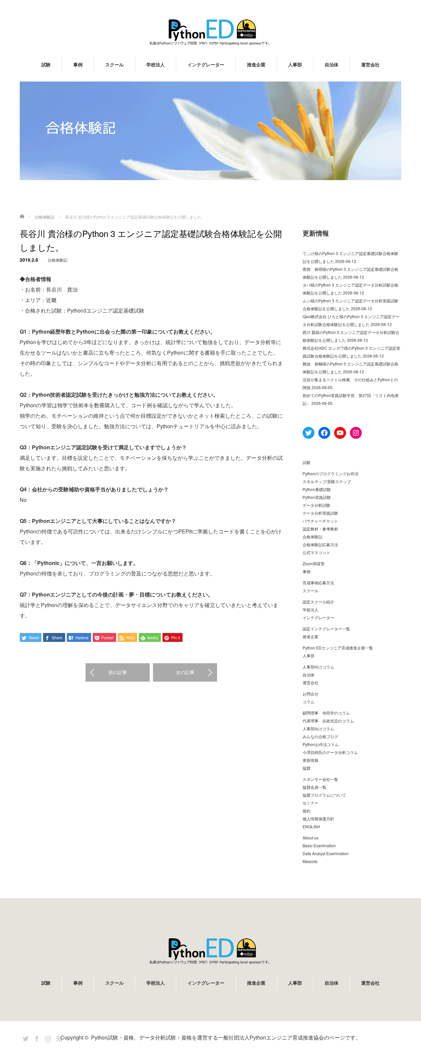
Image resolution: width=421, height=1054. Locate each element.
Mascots (310, 861)
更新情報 (310, 760)
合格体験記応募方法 (320, 544)
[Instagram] (47, 1037)
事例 (78, 64)
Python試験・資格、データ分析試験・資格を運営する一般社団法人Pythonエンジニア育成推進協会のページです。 (226, 1037)
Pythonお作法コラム (321, 744)
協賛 (306, 768)
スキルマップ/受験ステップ (327, 481)
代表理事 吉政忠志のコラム (328, 720)
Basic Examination (319, 845)
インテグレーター (205, 64)
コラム (308, 701)
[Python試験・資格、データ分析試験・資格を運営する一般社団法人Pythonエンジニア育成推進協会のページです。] (210, 32)
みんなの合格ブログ (320, 736)
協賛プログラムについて (324, 795)
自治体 (331, 64)
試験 (46, 64)
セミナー (310, 803)
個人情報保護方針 (318, 818)
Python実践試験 (317, 497)
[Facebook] (36, 1037)
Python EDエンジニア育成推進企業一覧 (338, 647)
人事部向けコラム (318, 666)
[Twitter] (25, 1037)
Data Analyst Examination (326, 853)
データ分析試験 (316, 505)
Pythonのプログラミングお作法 (331, 473)
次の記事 (185, 672)
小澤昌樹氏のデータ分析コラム (330, 752)
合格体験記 (57, 260)
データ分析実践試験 (320, 513)
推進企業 (256, 64)
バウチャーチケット (320, 521)
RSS (58, 1037)
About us (310, 837)
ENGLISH (311, 826)
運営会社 (370, 64)
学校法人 (155, 64)
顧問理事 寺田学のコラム (326, 712)
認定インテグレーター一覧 (326, 628)
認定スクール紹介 (318, 601)
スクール (114, 64)
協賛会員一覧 (314, 787)
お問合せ (310, 693)
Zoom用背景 (314, 563)
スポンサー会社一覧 (320, 779)
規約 (306, 810)
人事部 (295, 64)
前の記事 (118, 672)
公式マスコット (316, 552)
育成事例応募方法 (318, 582)
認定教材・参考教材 (320, 528)
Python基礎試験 (317, 489)
